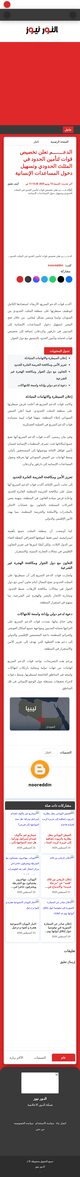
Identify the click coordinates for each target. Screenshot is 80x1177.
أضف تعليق (13, 183)
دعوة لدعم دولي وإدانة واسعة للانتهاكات (42, 385)
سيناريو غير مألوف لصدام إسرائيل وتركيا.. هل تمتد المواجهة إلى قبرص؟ (23, 840)
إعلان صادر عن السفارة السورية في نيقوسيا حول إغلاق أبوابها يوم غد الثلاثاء (57, 929)
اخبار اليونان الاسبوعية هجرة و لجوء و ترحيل (23, 925)
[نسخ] (28, 279)
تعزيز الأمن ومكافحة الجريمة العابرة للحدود (40, 365)
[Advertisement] (40, 83)
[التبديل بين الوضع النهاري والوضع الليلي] (7, 4)
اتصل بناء (61, 1123)
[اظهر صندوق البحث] (7, 14)
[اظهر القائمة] (73, 14)
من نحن (40, 1129)
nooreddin (55, 265)
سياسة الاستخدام (44, 1123)
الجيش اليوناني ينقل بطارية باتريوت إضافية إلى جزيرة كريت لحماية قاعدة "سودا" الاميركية (57, 840)
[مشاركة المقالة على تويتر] (60, 279)
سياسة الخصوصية (23, 1123)
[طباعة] (20, 279)
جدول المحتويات (60, 351)
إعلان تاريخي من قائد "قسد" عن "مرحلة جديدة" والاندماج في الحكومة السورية (59, 884)
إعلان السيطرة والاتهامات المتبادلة (46, 358)
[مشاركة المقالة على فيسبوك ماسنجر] (36, 279)
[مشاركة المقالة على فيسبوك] (69, 279)
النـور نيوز (40, 1166)
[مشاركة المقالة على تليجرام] (44, 279)
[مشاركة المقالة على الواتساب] (52, 279)
